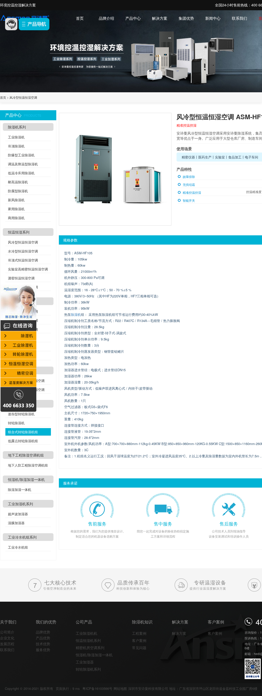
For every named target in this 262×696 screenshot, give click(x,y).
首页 (80, 18)
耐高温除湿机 (18, 181)
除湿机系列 (17, 126)
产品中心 (133, 18)
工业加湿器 (85, 661)
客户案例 (139, 640)
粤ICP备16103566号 (97, 688)
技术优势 (43, 643)
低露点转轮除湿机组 (23, 440)
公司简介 (7, 631)
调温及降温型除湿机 (23, 164)
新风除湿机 (16, 199)
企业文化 (7, 637)
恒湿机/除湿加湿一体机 (26, 479)
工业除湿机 (16, 137)
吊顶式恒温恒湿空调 (23, 260)
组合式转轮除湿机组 (23, 431)
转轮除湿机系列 (88, 669)
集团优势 (186, 18)
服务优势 (43, 649)
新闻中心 (213, 18)
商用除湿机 (16, 217)
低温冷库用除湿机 (21, 172)
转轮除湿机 (16, 422)
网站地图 (120, 688)
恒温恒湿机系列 (88, 640)
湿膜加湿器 (16, 522)
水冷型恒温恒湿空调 (23, 251)
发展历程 (7, 643)
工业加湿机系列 (20, 503)
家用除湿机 (16, 208)
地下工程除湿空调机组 (26, 455)
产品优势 (43, 637)
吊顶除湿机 (16, 146)
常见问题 (139, 647)
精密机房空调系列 (90, 647)
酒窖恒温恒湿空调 (21, 278)
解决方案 (159, 18)
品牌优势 (43, 631)
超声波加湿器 (18, 513)
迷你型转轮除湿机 (21, 413)
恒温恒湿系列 (18, 232)
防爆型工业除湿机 (21, 155)
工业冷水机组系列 (22, 537)
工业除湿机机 (86, 633)
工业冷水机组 (18, 547)
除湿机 (76, 314)
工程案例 (139, 633)
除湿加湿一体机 (19, 489)
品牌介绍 (106, 18)
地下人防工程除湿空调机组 (28, 465)
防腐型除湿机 (18, 190)
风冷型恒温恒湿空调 (23, 97)
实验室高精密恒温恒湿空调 (28, 269)
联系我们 (239, 18)
